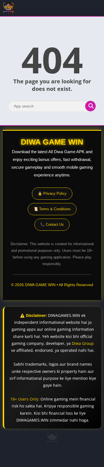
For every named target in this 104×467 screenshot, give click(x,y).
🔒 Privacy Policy (52, 193)
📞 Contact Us (52, 224)
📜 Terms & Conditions (52, 209)
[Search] (90, 106)
